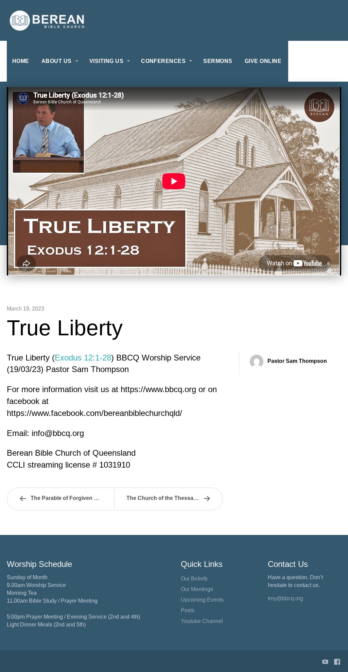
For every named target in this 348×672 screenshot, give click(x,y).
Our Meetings (197, 589)
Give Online (263, 61)
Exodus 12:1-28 (83, 357)
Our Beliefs (194, 579)
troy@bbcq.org (285, 598)
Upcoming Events (202, 600)
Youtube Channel (202, 621)
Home (20, 61)
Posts (187, 610)
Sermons (217, 61)
